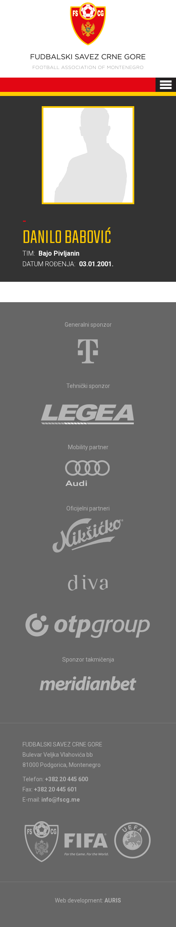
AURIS (112, 900)
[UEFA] (133, 841)
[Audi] (88, 473)
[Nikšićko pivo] (88, 535)
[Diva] (88, 584)
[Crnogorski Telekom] (88, 351)
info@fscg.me (60, 799)
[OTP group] (88, 624)
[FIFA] (87, 841)
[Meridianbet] (88, 686)
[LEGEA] (88, 412)
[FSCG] (42, 841)
